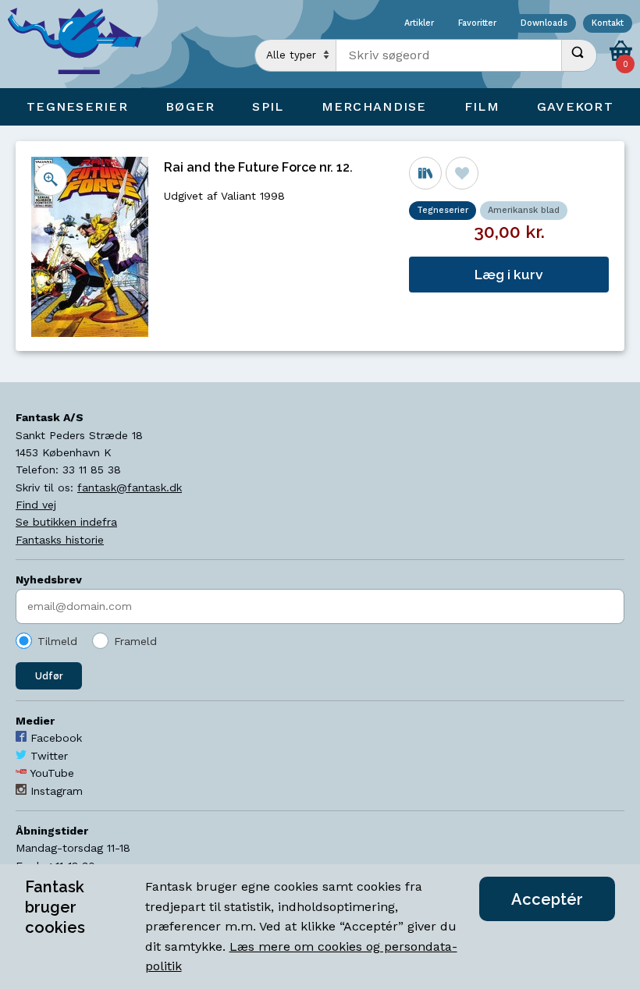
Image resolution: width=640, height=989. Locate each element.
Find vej (36, 504)
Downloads (544, 24)
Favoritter (477, 24)
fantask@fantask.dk (129, 487)
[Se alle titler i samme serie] (425, 173)
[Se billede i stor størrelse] (50, 179)
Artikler (419, 24)
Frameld (135, 641)
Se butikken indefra (66, 522)
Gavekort (575, 106)
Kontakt (608, 24)
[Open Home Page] (82, 44)
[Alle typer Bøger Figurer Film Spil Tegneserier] (295, 55)
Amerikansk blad (524, 210)
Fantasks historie (60, 539)
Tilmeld (57, 641)
